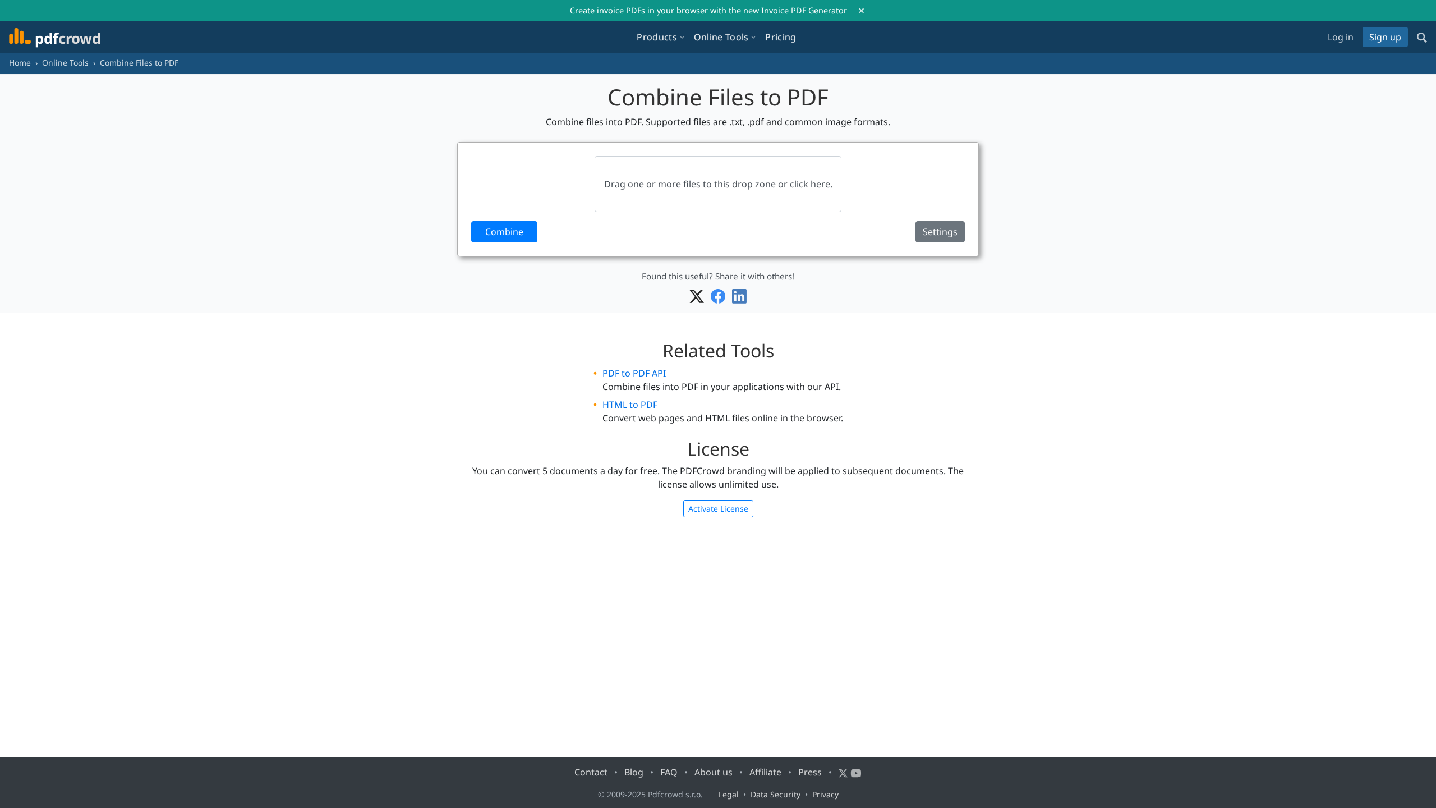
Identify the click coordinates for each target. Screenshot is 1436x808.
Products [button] (656, 37)
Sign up (1385, 37)
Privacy (825, 794)
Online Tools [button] (721, 37)
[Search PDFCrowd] (1422, 37)
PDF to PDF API (634, 373)
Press (810, 772)
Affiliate (765, 772)
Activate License (718, 508)
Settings (940, 232)
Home (20, 62)
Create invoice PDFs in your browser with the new (708, 10)
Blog (633, 772)
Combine (504, 232)
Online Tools (65, 62)
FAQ (669, 772)
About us (713, 772)
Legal (729, 794)
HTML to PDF (629, 404)
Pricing (780, 37)
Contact (590, 772)
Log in (1341, 37)
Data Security (775, 794)
